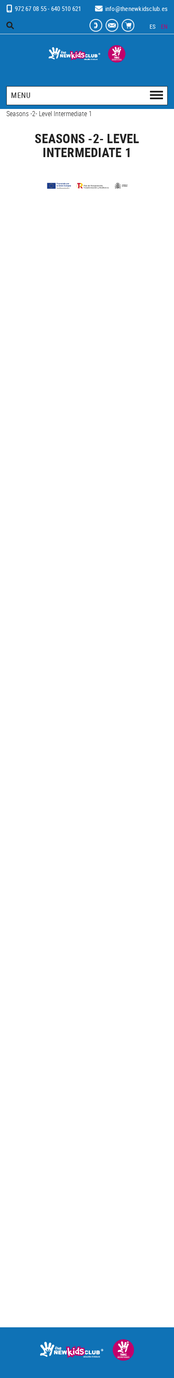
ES (153, 26)
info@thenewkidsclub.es (136, 8)
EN (164, 26)
